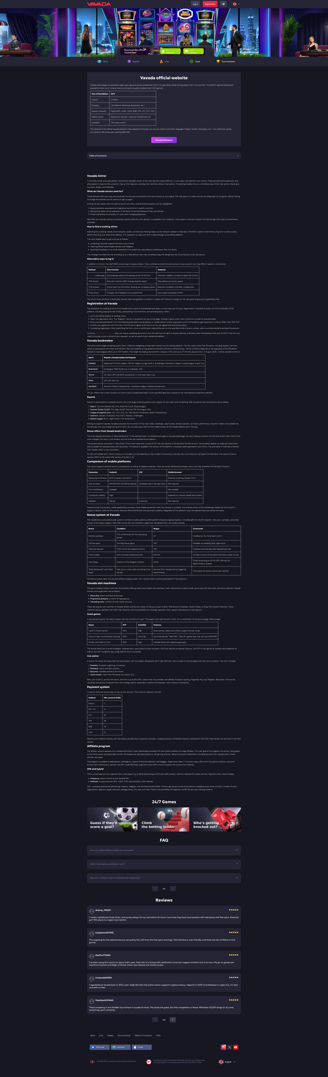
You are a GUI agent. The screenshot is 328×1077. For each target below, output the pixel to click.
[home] (99, 4)
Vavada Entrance (164, 140)
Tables (110, 1035)
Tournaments (124, 1035)
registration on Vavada (105, 333)
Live (101, 1035)
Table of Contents (143, 1035)
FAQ (158, 1035)
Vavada (91, 275)
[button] (325, 32)
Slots (92, 1035)
